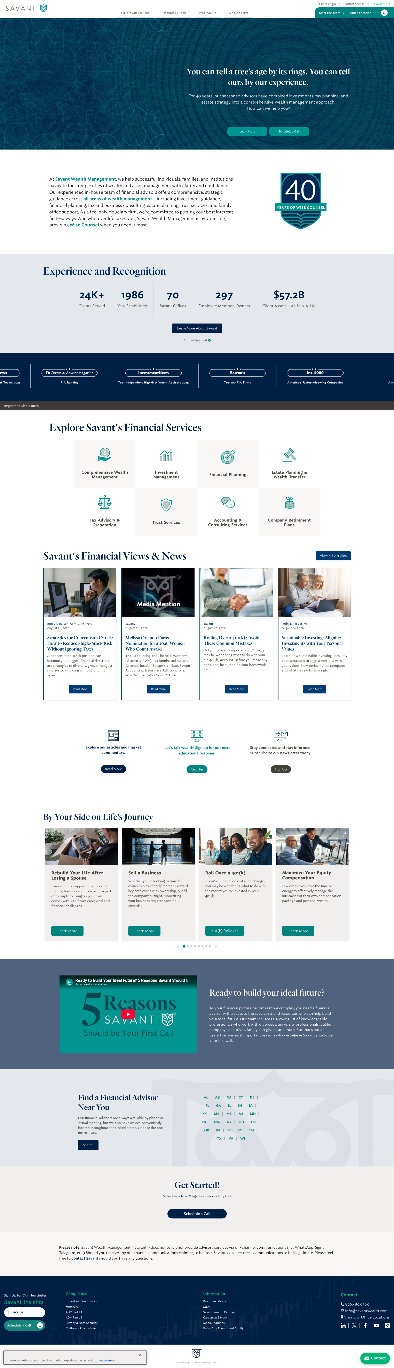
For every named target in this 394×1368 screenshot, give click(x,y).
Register (197, 769)
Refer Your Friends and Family (223, 1328)
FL (207, 1105)
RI (229, 1130)
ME (230, 1114)
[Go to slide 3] (191, 946)
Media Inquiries (214, 1323)
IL (230, 1105)
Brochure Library (214, 1301)
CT (241, 1097)
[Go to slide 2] (188, 946)
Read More (80, 689)
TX (219, 1138)
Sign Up (281, 769)
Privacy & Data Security (81, 1323)
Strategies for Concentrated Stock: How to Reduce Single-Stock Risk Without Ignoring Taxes (80, 643)
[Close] (140, 1354)
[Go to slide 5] (199, 946)
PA (218, 1130)
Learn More (247, 131)
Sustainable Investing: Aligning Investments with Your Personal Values (312, 643)
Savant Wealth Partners (219, 1312)
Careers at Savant (215, 1317)
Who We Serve (238, 13)
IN (240, 1105)
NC (205, 1122)
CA (229, 1097)
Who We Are (207, 13)
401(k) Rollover (224, 930)
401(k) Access (355, 4)
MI (241, 1114)
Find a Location (360, 13)
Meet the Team (329, 13)
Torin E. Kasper (292, 623)
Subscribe (15, 1312)
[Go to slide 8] (210, 946)
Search (88, 1145)
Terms (214, 1362)
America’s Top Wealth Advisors (337, 382)
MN (253, 1114)
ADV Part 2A (74, 1312)
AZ (218, 1097)
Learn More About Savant (197, 328)
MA (217, 1114)
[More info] (209, 340)
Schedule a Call (289, 131)
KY (205, 1114)
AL (206, 1097)
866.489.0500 (357, 1304)
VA (231, 1138)
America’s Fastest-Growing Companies (259, 382)
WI (242, 1138)
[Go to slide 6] (203, 946)
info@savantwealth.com (366, 1310)
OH (242, 1122)
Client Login (327, 4)
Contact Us (382, 4)
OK (254, 1122)
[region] (75, 1357)
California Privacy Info (81, 1328)
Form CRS (72, 1306)
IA (251, 1105)
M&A (206, 1306)
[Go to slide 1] (184, 946)
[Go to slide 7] (206, 946)
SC (240, 1130)
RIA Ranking (13, 382)
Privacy (206, 1362)
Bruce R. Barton (58, 623)
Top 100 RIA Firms (181, 382)
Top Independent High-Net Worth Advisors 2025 (97, 382)
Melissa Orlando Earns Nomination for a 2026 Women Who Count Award (155, 643)
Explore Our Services (135, 13)
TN (252, 1130)
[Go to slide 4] (195, 946)
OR (207, 1130)
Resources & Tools (174, 13)
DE (252, 1097)
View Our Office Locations (366, 1317)
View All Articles (333, 556)
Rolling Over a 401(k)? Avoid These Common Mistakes (231, 640)
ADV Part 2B (74, 1317)
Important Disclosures (21, 406)
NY (230, 1122)
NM (217, 1122)
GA (219, 1105)
